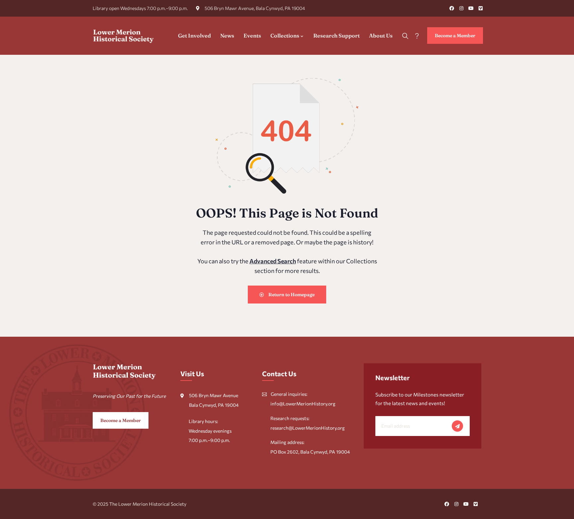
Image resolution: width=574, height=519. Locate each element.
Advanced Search (272, 261)
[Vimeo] (480, 8)
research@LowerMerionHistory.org (307, 428)
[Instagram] (461, 8)
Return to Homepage (291, 295)
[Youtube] (471, 8)
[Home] (123, 35)
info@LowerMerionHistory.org (302, 403)
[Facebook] (451, 8)
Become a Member (455, 36)
